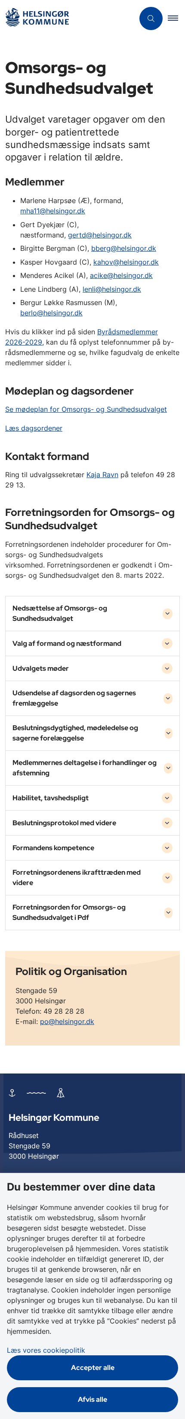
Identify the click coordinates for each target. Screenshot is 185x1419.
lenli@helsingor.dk (112, 289)
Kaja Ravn (102, 474)
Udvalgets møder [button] (40, 668)
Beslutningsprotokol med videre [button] (64, 822)
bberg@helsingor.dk (123, 248)
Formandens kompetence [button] (53, 847)
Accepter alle (92, 1367)
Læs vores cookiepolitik (46, 1350)
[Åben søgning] (151, 18)
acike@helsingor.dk (121, 275)
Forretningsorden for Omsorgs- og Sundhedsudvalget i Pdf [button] (69, 912)
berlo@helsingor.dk (51, 312)
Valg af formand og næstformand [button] (66, 643)
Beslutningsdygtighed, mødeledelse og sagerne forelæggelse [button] (75, 733)
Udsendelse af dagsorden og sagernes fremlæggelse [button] (74, 698)
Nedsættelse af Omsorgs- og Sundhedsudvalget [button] (59, 613)
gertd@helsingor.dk (100, 235)
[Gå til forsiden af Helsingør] (67, 19)
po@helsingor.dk (67, 1021)
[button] (176, 18)
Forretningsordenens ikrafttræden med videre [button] (76, 877)
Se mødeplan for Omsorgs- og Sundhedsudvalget (86, 409)
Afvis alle (92, 1399)
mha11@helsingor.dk (52, 211)
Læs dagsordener (33, 428)
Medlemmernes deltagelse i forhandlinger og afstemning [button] (84, 767)
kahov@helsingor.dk (126, 262)
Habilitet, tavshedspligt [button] (50, 797)
